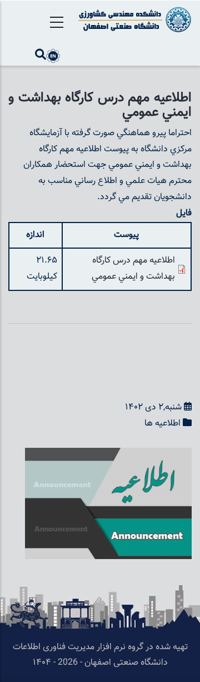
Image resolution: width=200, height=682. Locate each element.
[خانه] (133, 19)
